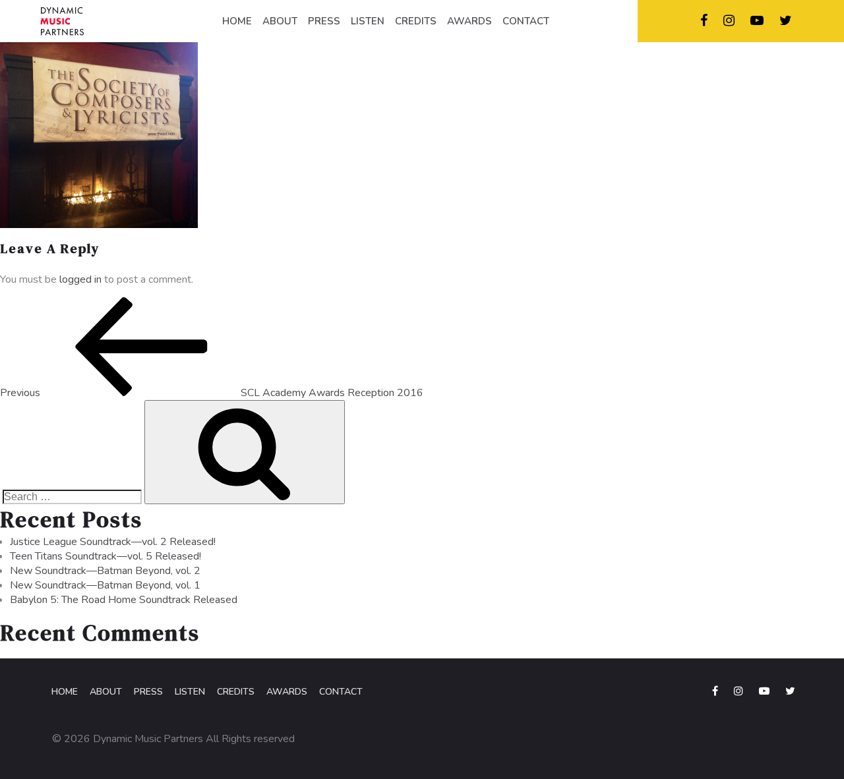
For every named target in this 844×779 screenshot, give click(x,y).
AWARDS (469, 21)
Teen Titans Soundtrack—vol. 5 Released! (105, 556)
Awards (286, 691)
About (106, 691)
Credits (236, 691)
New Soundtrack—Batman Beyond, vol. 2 (105, 570)
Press (148, 691)
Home (64, 691)
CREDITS (416, 21)
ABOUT (279, 21)
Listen (190, 691)
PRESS (324, 21)
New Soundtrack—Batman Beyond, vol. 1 (105, 585)
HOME (237, 21)
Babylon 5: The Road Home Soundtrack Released (123, 599)
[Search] (244, 452)
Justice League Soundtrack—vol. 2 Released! (113, 541)
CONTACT (525, 21)
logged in (80, 279)
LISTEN (367, 21)
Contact (341, 691)
